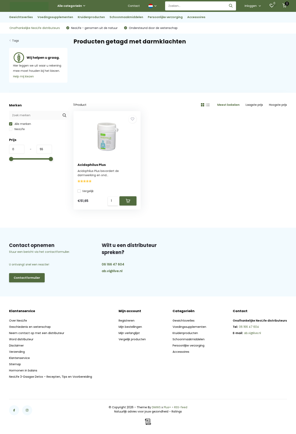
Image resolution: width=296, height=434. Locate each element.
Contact (134, 6)
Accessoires (196, 17)
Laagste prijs (254, 105)
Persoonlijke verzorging (165, 17)
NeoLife (19, 129)
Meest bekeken (228, 105)
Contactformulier (27, 278)
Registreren (127, 321)
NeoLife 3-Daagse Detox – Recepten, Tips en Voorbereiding (50, 377)
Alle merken (22, 124)
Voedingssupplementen (55, 17)
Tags (15, 41)
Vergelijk (88, 191)
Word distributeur (21, 339)
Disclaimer (16, 345)
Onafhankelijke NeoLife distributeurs (34, 28)
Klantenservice (19, 358)
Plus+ (167, 407)
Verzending (17, 352)
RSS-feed (180, 407)
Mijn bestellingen (130, 327)
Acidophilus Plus (92, 164)
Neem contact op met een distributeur (36, 333)
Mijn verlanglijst (129, 333)
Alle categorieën (69, 6)
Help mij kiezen (23, 76)
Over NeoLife (18, 321)
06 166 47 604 (113, 264)
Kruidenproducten (91, 17)
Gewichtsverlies (21, 17)
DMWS (156, 407)
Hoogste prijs (278, 105)
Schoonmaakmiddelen (126, 17)
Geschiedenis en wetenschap (30, 327)
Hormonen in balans (23, 370)
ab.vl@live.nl (112, 271)
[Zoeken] (231, 5)
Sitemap (15, 364)
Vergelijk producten (132, 339)
